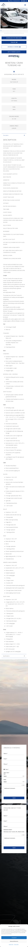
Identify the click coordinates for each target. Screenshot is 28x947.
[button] (25, 5)
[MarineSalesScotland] (3, 5)
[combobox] (14, 776)
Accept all (14, 937)
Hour (4, 774)
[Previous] (22, 28)
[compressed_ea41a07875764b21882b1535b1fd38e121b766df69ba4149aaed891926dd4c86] (14, 18)
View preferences (14, 941)
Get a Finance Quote (14, 52)
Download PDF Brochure (14, 38)
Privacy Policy (16, 944)
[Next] (25, 28)
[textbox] (14, 776)
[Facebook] (22, 1)
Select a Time (6, 772)
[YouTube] (24, 1)
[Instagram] (26, 1)
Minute (5, 779)
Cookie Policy (11, 944)
